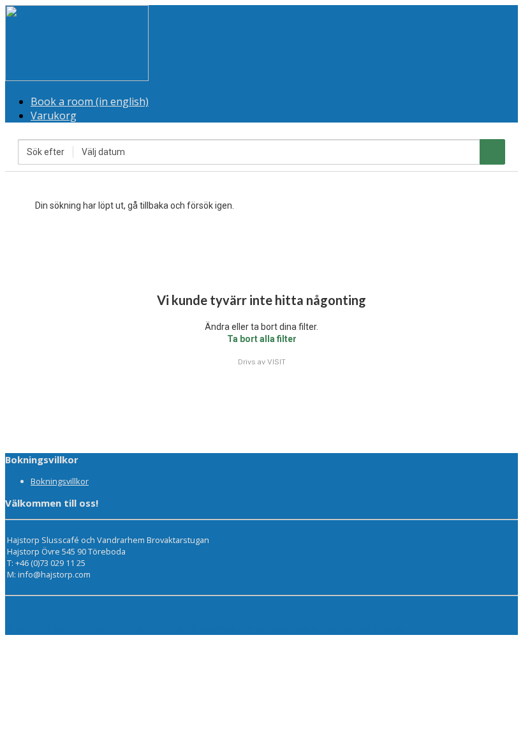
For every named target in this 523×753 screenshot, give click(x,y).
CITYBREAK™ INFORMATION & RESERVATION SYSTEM (305, 629)
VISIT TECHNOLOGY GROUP (67, 629)
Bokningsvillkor (60, 481)
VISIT (276, 361)
